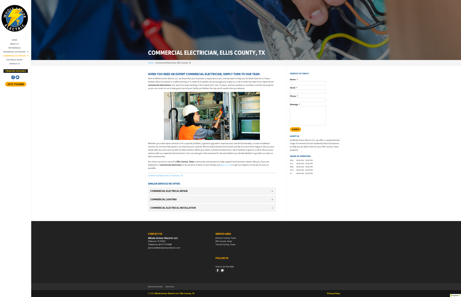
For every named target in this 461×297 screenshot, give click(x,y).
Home (14, 40)
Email (293, 88)
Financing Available (15, 71)
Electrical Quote (14, 60)
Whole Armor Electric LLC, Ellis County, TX (175, 293)
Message (295, 104)
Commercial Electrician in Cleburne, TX (165, 175)
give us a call (226, 165)
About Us (14, 44)
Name (294, 79)
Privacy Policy (333, 293)
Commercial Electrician (14, 56)
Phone (294, 96)
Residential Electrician (14, 52)
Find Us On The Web (224, 266)
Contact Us (14, 64)
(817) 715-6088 (16, 84)
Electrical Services (155, 286)
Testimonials (14, 48)
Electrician (170, 286)
